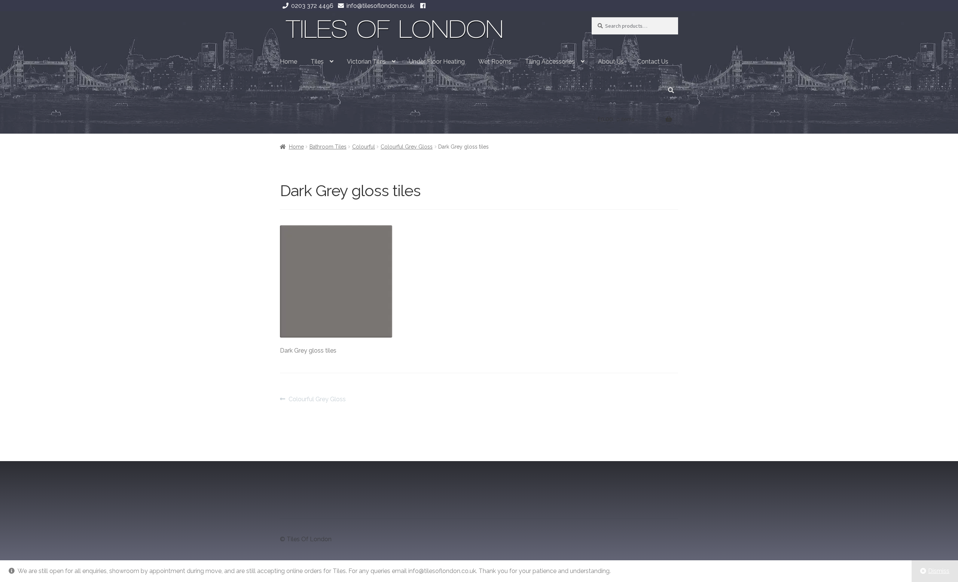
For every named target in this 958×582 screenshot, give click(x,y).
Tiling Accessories (550, 61)
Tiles (317, 61)
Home (288, 61)
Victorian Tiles (366, 61)
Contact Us (652, 61)
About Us (611, 61)
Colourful (363, 147)
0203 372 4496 (312, 5)
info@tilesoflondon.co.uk (380, 5)
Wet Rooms (495, 61)
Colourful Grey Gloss (407, 147)
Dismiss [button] (938, 571)
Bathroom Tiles (328, 147)
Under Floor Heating (437, 61)
